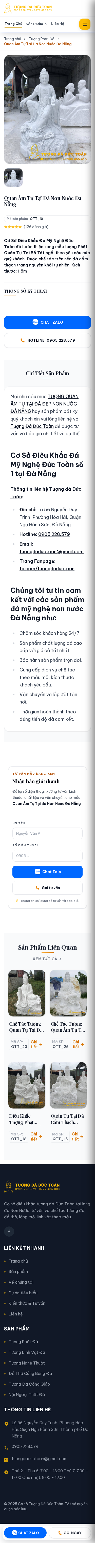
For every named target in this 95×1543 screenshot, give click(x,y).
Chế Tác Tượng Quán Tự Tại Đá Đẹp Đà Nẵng (25, 1027)
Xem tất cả (45, 959)
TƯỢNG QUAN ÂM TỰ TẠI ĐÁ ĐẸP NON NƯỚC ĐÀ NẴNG (44, 404)
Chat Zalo (51, 872)
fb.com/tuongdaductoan (47, 569)
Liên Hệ (57, 24)
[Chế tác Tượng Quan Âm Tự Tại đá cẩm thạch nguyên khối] (68, 993)
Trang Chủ (13, 24)
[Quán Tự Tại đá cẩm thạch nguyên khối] (68, 1085)
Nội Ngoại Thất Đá (27, 1394)
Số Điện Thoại (24, 845)
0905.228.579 (54, 534)
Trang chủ (12, 39)
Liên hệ (16, 1313)
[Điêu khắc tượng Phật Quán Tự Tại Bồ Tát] (26, 1085)
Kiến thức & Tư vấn (27, 1303)
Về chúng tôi (21, 1282)
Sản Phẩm (34, 24)
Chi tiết (34, 1044)
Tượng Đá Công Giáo (29, 1384)
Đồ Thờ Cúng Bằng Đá (30, 1373)
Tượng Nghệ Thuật (27, 1363)
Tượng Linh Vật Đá (27, 1352)
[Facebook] (9, 1231)
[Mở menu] (84, 24)
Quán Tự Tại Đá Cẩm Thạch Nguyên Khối (67, 1119)
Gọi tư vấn (51, 888)
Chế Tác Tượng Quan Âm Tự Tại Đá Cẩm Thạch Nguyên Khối (68, 1027)
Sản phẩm (18, 1271)
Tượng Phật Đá (41, 39)
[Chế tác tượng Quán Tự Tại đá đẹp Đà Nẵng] (26, 993)
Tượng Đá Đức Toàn (32, 426)
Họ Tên (18, 823)
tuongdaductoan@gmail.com (52, 552)
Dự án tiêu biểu (23, 1292)
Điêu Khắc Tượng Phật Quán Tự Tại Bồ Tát (25, 1119)
